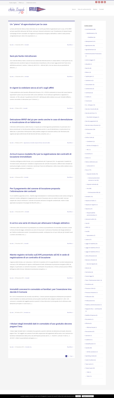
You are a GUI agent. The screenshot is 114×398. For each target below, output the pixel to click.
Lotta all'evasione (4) (91, 256)
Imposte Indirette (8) (92, 184)
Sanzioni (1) (88, 335)
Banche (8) (88, 68)
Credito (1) (88, 97)
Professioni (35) (89, 296)
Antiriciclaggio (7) (90, 60)
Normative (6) (89, 272)
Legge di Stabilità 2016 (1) (92, 252)
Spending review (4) (90, 356)
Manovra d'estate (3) (91, 260)
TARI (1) (89, 372)
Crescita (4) (88, 101)
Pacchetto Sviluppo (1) (93, 117)
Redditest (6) (91, 37)
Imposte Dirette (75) (92, 174)
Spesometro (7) (91, 235)
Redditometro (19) (92, 33)
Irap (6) (87, 223)
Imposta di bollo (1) (90, 200)
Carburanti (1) (91, 166)
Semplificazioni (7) (90, 344)
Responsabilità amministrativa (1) (92, 214)
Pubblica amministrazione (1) (93, 305)
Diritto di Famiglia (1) (92, 145)
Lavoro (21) (88, 239)
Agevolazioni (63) (90, 45)
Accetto (78, 396)
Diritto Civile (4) (89, 137)
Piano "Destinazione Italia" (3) (93, 280)
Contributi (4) (89, 92)
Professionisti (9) (90, 300)
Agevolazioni (27, 142)
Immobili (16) (89, 196)
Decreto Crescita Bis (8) (91, 109)
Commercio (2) (89, 80)
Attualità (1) (88, 64)
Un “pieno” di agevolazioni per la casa (28, 24)
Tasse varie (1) (89, 364)
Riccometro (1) (89, 319)
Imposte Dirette (38, 142)
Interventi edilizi (46, 142)
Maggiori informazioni (88, 396)
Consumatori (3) (89, 84)
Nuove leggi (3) (89, 276)
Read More (69, 44)
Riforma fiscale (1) (92, 327)
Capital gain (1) (89, 76)
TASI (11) (89, 376)
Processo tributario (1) (91, 292)
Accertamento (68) (90, 29)
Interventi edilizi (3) (90, 219)
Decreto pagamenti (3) (91, 121)
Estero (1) (88, 158)
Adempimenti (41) (90, 41)
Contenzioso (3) (89, 88)
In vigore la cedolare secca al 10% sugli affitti (32, 87)
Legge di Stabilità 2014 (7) (92, 247)
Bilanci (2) (88, 72)
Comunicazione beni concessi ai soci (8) (94, 179)
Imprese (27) (88, 209)
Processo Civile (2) (90, 288)
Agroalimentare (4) (90, 49)
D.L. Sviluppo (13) (90, 105)
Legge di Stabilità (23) (91, 243)
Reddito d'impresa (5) (91, 315)
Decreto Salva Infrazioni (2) (92, 125)
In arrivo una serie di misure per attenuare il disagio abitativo (40, 223)
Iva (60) (87, 231)
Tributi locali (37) (90, 368)
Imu (29, 312)
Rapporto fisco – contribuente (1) (93, 310)
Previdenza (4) (89, 284)
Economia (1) (88, 153)
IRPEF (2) (87, 227)
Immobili (27, 44)
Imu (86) (89, 188)
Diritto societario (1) (92, 352)
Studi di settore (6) (90, 360)
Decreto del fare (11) (91, 113)
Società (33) (88, 348)
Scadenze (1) (88, 339)
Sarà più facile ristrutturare (23, 56)
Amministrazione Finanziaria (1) (93, 55)
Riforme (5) (88, 323)
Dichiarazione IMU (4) (94, 192)
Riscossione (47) (89, 331)
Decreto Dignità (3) (92, 264)
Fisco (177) (88, 170)
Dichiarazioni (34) (90, 129)
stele (12, 44)
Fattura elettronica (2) (91, 162)
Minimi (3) (88, 268)
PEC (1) (89, 149)
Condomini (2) (91, 141)
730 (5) (88, 133)
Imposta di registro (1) (91, 204)
